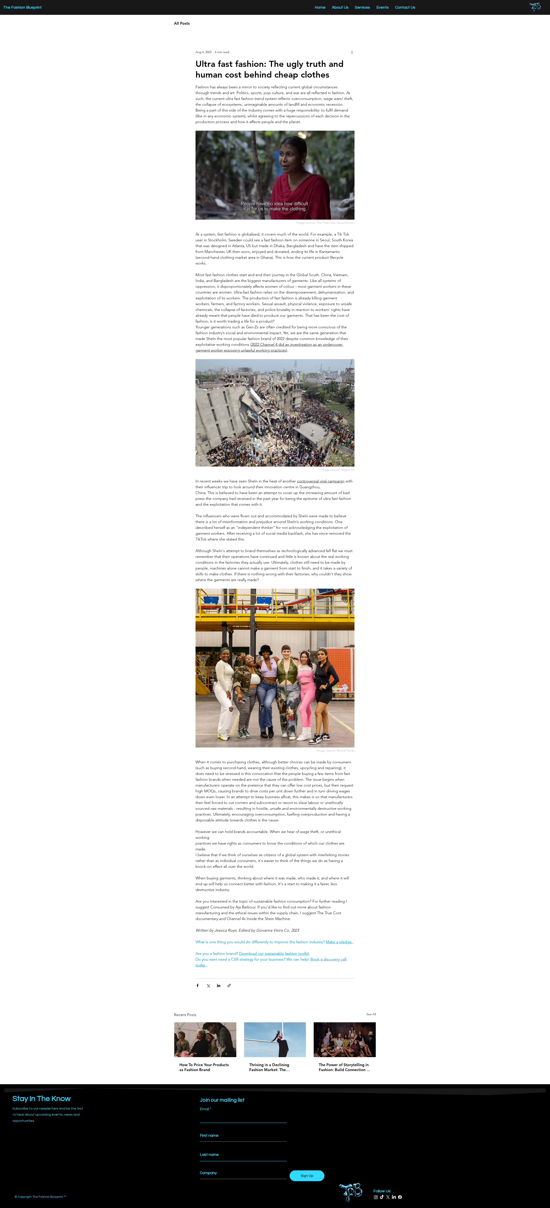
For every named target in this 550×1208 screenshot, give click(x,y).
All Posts (182, 23)
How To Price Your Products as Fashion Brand (204, 1067)
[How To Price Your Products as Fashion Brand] (205, 1039)
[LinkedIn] (393, 1197)
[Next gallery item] (349, 413)
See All (371, 1014)
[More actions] (351, 52)
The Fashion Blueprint (22, 7)
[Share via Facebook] (198, 985)
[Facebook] (399, 1197)
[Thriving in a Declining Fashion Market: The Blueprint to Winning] (275, 1039)
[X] (387, 1197)
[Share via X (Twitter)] (208, 985)
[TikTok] (381, 1197)
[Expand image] (275, 413)
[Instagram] (375, 1197)
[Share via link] (229, 985)
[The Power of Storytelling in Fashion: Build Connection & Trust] (345, 1039)
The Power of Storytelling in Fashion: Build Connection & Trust (344, 1067)
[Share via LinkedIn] (219, 985)
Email (204, 1109)
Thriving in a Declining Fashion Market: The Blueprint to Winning (269, 1067)
